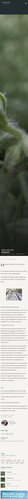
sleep (23, 460)
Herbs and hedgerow (7, 259)
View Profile (11, 424)
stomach (17, 462)
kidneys (3, 460)
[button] (26, 3)
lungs (19, 460)
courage (11, 462)
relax (11, 433)
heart (15, 460)
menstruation (9, 460)
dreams (3, 433)
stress (7, 433)
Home (2, 259)
